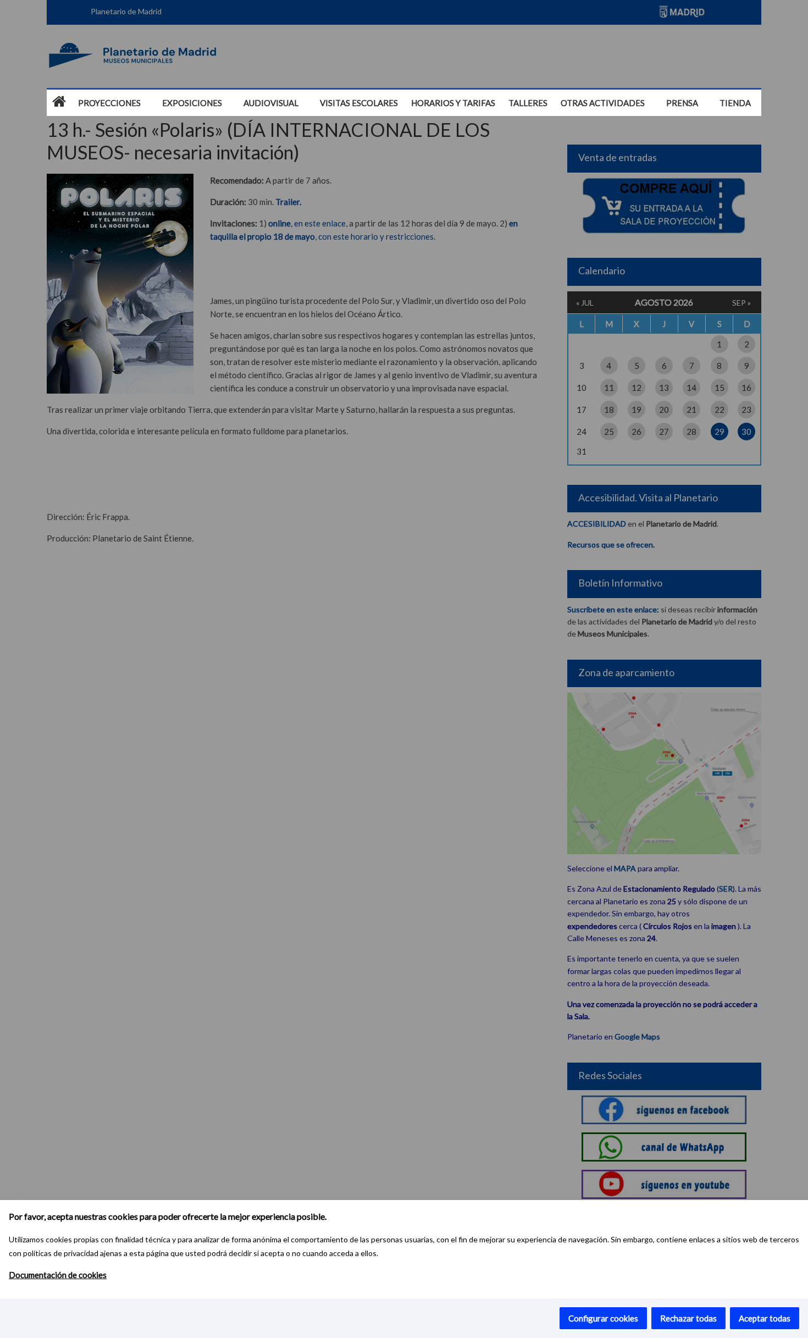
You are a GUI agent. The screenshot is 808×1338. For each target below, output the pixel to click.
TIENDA (735, 103)
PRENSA (682, 103)
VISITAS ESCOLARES (359, 103)
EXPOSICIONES (192, 103)
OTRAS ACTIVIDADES (603, 103)
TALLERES (527, 103)
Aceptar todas (764, 1318)
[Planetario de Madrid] (59, 102)
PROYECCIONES (109, 103)
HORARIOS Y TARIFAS (453, 103)
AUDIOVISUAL (270, 103)
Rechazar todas (688, 1318)
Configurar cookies (603, 1318)
